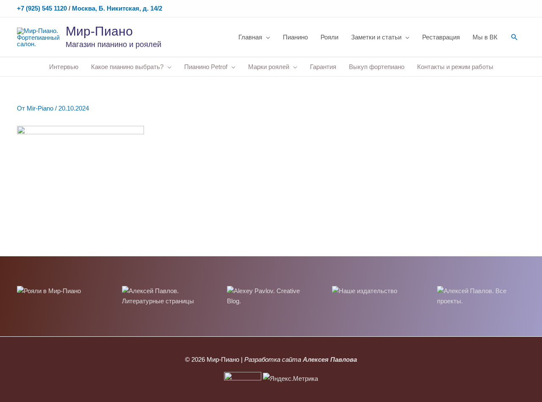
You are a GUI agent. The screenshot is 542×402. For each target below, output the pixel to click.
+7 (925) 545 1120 (42, 8)
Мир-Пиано (99, 31)
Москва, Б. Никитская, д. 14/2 (117, 8)
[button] (514, 37)
